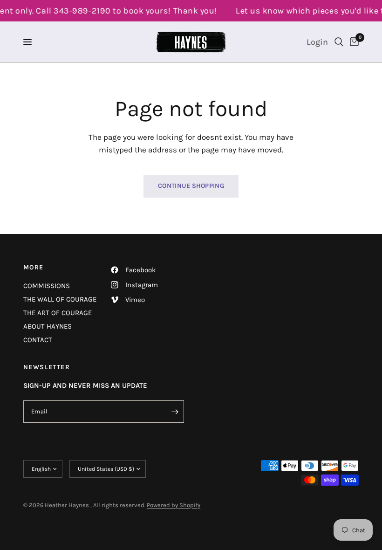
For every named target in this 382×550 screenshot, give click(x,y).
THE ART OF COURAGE (57, 313)
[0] (353, 41)
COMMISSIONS (46, 286)
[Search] (339, 41)
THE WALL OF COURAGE (59, 299)
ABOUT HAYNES (47, 326)
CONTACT (37, 340)
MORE (33, 267)
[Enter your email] (174, 411)
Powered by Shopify (173, 505)
